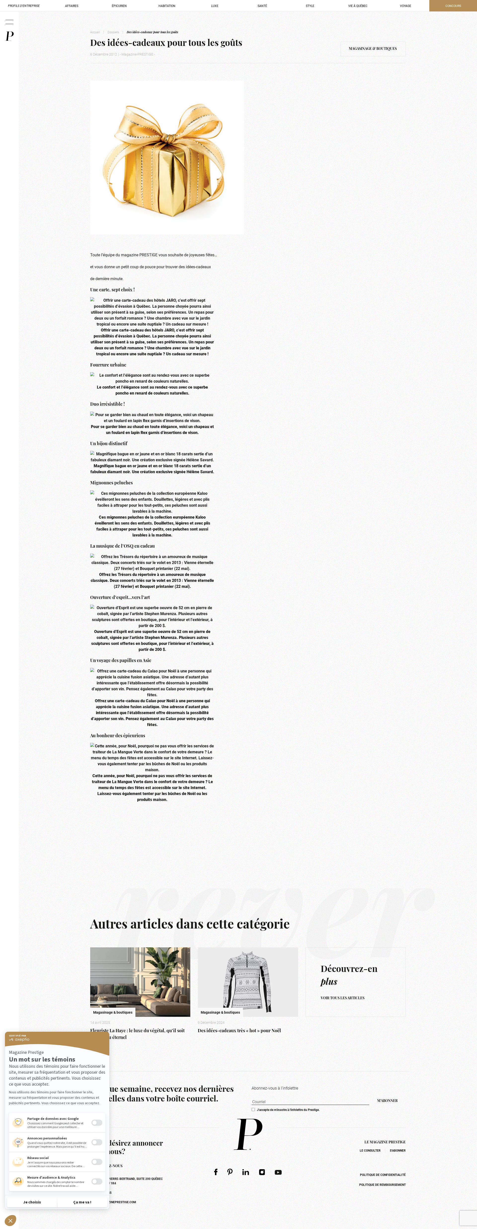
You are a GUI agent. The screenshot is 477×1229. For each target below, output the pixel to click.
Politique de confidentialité (383, 1175)
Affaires (71, 6)
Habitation (167, 6)
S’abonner (398, 1150)
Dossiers (113, 32)
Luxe (214, 6)
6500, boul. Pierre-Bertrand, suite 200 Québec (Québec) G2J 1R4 (126, 1181)
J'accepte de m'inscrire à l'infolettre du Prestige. (288, 1110)
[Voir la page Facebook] (215, 1171)
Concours (453, 6)
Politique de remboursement (382, 1185)
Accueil (95, 32)
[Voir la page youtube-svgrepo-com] (278, 1172)
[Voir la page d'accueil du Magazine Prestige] (248, 1134)
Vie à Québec (357, 6)
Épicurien (119, 6)
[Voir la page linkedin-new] (245, 1172)
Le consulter (370, 1150)
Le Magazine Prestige (385, 1142)
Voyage (405, 6)
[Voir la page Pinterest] (230, 1171)
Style (310, 6)
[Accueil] (9, 36)
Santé (262, 6)
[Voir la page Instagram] (262, 1172)
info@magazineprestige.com (113, 1202)
